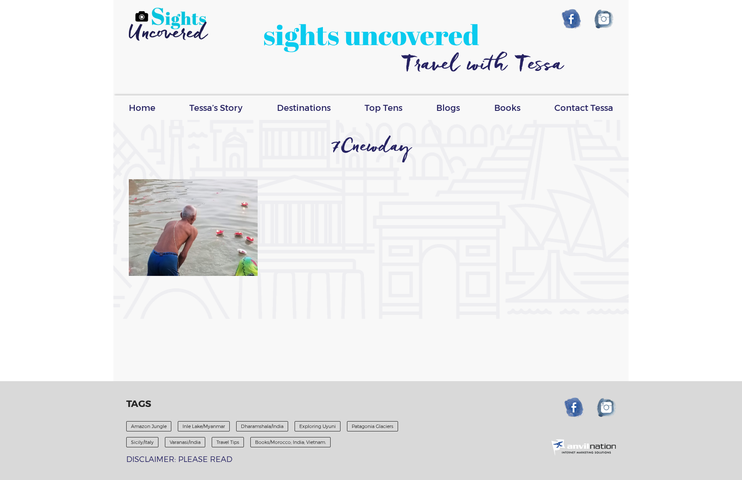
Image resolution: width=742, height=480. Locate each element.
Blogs (448, 107)
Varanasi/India (185, 442)
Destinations (304, 107)
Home (142, 107)
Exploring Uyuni (317, 426)
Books (507, 107)
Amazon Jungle (149, 426)
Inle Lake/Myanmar (203, 426)
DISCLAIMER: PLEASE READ (179, 458)
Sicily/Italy (142, 442)
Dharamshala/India (262, 426)
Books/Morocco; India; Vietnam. (290, 442)
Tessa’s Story (216, 107)
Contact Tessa (583, 107)
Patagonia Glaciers (372, 426)
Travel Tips (227, 442)
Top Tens (383, 107)
